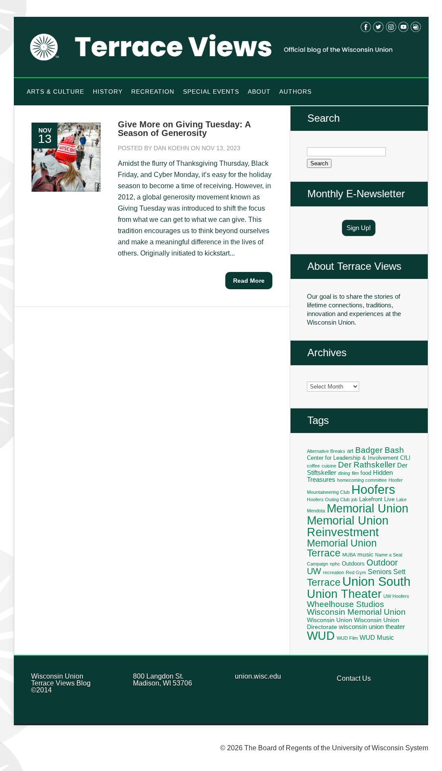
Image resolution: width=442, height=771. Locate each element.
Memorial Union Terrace (342, 548)
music (365, 554)
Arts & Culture (55, 91)
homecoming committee (362, 480)
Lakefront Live (377, 499)
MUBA (349, 554)
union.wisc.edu (258, 676)
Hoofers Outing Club (328, 499)
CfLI (405, 458)
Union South (376, 581)
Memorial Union (367, 508)
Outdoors (353, 564)
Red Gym (356, 572)
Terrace (324, 582)
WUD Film (347, 638)
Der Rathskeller (366, 464)
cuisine (329, 465)
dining (344, 473)
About (259, 91)
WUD (321, 635)
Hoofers (373, 489)
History (108, 91)
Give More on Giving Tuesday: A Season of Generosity (184, 129)
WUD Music (377, 637)
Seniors (379, 571)
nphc (335, 563)
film (355, 473)
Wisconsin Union (329, 619)
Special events (211, 91)
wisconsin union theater (372, 626)
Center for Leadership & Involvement (352, 458)
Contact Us (354, 678)
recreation (333, 572)
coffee (313, 465)
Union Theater (344, 593)
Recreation (152, 91)
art (350, 451)
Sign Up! (359, 227)
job (354, 499)
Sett (399, 571)
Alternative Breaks (326, 451)
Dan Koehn (171, 148)
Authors (295, 91)
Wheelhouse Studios (345, 604)
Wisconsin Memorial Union (356, 611)
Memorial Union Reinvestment (347, 526)
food (365, 473)
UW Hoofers (396, 596)
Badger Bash (379, 450)
